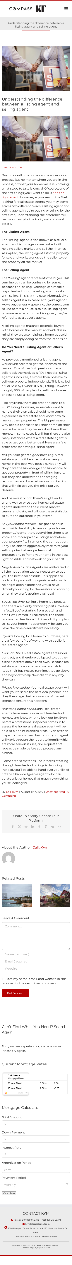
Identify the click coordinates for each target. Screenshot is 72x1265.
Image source (12, 167)
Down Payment (13, 1132)
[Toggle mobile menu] (66, 9)
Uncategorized (55, 791)
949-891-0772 (28, 1220)
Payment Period (14, 1178)
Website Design (28, 1248)
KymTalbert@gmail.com (37, 1224)
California (16, 1077)
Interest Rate (11, 1147)
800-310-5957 (53, 1220)
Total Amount (12, 1117)
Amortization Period (16, 1162)
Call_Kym (12, 791)
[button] (4, 895)
